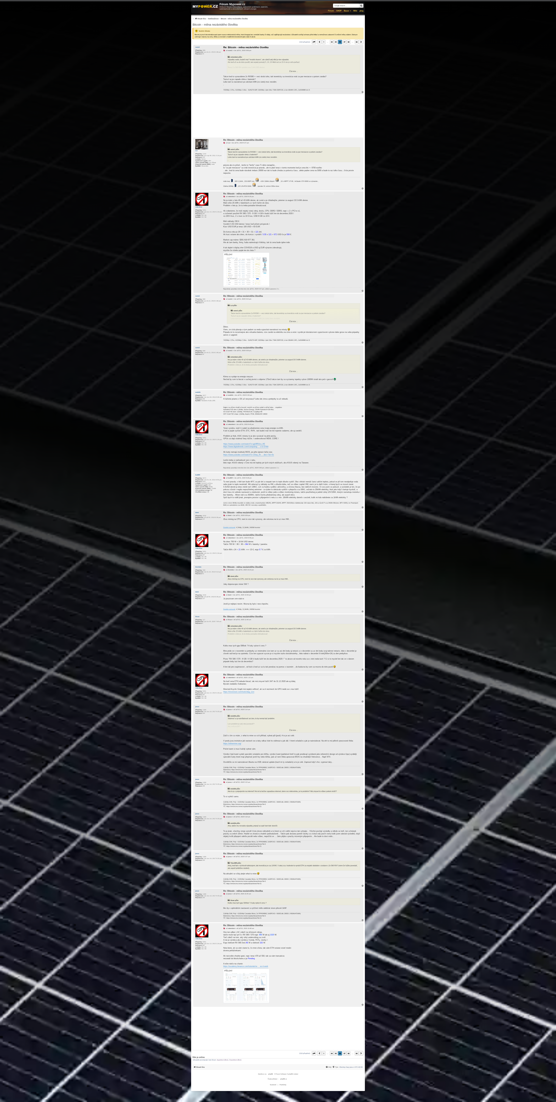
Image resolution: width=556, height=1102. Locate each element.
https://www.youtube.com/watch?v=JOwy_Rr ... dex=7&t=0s (248, 455)
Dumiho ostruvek (229, 527)
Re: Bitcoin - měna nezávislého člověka (245, 47)
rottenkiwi (198, 207)
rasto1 (197, 47)
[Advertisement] (278, 116)
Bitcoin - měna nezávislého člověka (215, 24)
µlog (361, 11)
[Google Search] (361, 6)
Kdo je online (199, 1057)
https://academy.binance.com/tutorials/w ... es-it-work (245, 966)
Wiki (355, 11)
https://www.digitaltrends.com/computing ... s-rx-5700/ (245, 447)
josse (197, 706)
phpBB (270, 1074)
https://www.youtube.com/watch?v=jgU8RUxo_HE (244, 444)
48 (348, 42)
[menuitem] (220, 18)
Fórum (331, 11)
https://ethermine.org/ (232, 743)
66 (356, 42)
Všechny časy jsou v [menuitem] (351, 1067)
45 (336, 42)
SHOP (339, 11)
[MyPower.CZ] (205, 6)
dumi (197, 512)
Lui (196, 150)
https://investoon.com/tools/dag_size (238, 692)
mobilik (198, 392)
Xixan (197, 616)
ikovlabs (198, 567)
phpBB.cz (283, 1079)
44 (332, 42)
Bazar (346, 11)
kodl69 (197, 475)
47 (344, 42)
